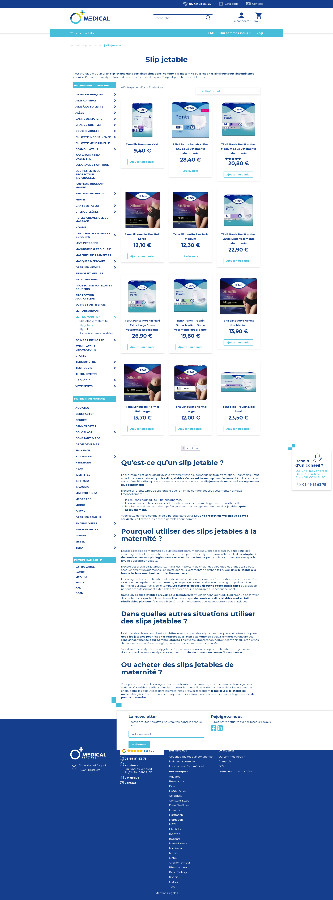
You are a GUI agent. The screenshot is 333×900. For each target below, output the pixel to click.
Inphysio (174, 834)
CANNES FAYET (179, 791)
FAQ (211, 33)
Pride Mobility (178, 872)
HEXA (173, 824)
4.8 (146, 751)
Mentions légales (166, 893)
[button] (233, 159)
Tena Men (213, 643)
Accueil (75, 45)
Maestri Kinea (178, 843)
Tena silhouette (230, 503)
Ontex (173, 858)
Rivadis (173, 877)
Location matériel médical (186, 766)
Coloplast (175, 795)
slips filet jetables (175, 506)
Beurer (173, 786)
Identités (175, 829)
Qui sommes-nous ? (235, 33)
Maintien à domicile (182, 761)
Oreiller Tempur (179, 862)
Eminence (176, 810)
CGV (221, 766)
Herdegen (176, 819)
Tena (172, 886)
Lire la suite (190, 170)
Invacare (175, 838)
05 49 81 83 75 (200, 4)
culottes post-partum (180, 550)
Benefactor (176, 781)
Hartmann (176, 814)
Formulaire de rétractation (236, 771)
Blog (259, 33)
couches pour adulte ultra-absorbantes (155, 500)
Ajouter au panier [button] (142, 161)
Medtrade (175, 848)
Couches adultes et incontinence (191, 756)
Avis (151, 751)
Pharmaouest (178, 867)
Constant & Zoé (179, 800)
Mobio (173, 853)
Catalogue (231, 3)
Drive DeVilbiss (179, 805)
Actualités (225, 761)
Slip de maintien (92, 45)
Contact (257, 3)
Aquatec (174, 776)
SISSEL (173, 881)
